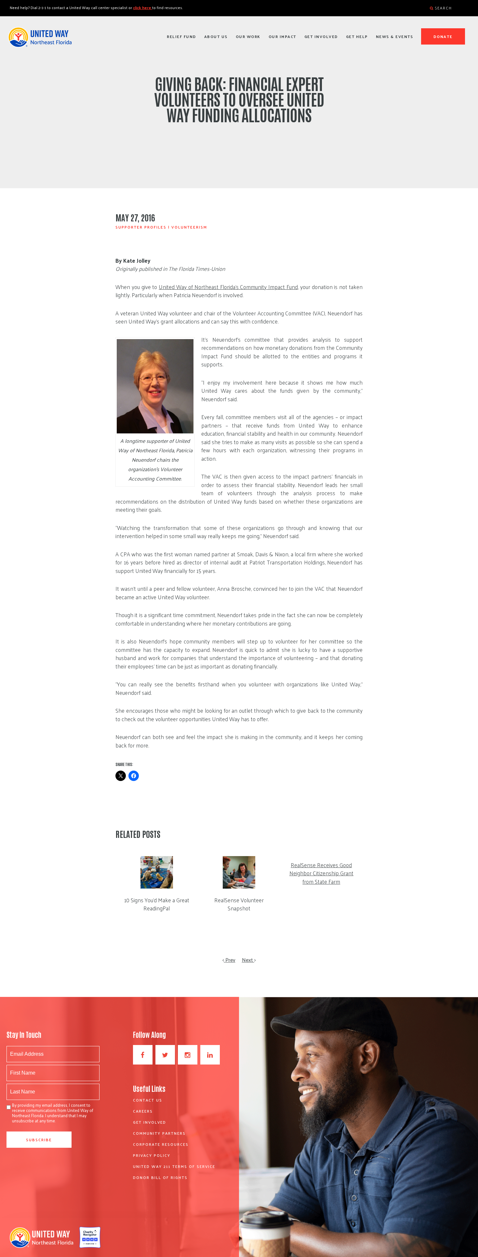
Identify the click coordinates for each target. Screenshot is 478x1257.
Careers (143, 1111)
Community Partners (159, 1133)
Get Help (357, 36)
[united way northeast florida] (40, 40)
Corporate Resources (161, 1144)
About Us (216, 36)
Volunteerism (189, 227)
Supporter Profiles (140, 227)
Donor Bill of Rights (160, 1177)
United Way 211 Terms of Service (174, 1166)
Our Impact (282, 36)
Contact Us (147, 1100)
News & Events (394, 36)
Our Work (248, 36)
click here (142, 7)
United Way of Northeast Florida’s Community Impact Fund (228, 287)
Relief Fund (181, 36)
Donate (443, 36)
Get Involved (321, 36)
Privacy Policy (151, 1155)
